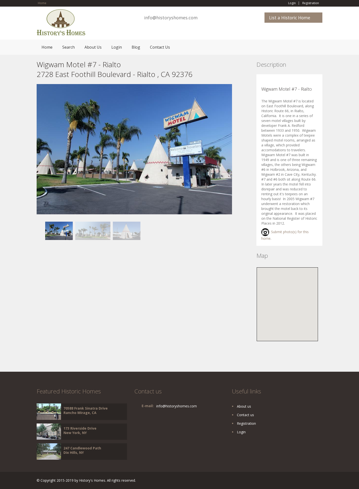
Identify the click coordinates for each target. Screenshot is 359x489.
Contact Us (160, 47)
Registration (310, 3)
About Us (93, 47)
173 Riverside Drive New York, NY (79, 430)
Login (292, 3)
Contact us (245, 415)
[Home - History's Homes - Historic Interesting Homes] (61, 24)
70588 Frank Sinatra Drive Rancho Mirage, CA (85, 410)
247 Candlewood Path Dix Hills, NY (82, 450)
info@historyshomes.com (171, 18)
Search (68, 47)
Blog (136, 47)
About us (244, 406)
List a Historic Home (289, 18)
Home (42, 3)
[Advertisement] (76, 274)
